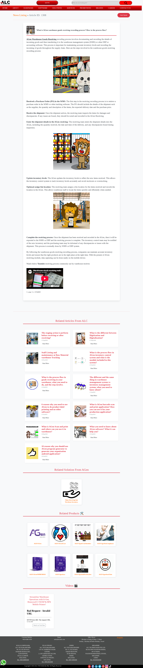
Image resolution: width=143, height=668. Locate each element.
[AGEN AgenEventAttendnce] (82, 533)
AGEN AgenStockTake (105, 574)
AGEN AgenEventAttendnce (83, 543)
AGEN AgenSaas (60, 574)
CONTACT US (125, 8)
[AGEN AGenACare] (60, 533)
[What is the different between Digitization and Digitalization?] (80, 338)
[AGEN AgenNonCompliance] (105, 533)
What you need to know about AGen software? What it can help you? (103, 429)
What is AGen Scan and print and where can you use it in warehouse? (55, 429)
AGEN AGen (37, 543)
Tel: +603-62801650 (23, 660)
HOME (5, 8)
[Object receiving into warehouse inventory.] (71, 489)
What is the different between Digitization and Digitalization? (103, 335)
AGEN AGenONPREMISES (37, 574)
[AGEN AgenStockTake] (105, 564)
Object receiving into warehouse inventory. (71, 501)
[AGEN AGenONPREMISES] (37, 564)
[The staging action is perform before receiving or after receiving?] (32, 338)
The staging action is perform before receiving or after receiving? (55, 335)
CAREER (111, 8)
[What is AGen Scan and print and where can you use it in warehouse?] (32, 432)
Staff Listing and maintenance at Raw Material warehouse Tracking (55, 355)
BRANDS (99, 8)
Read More (46, 344)
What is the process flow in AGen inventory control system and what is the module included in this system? (102, 357)
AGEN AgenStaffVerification (82, 574)
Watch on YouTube (39, 625)
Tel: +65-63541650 (95, 660)
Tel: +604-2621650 (47, 662)
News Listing (20, 15)
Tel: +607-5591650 (71, 660)
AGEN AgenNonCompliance (105, 543)
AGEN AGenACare (60, 543)
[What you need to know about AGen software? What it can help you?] (80, 432)
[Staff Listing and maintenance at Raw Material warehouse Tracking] (32, 358)
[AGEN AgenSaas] (60, 564)
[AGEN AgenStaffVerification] (82, 564)
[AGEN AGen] (37, 533)
